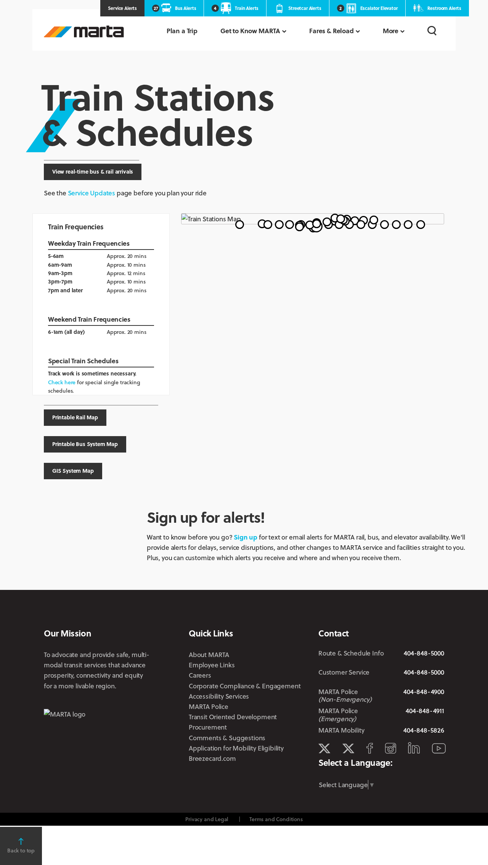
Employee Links (212, 665)
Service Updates (91, 193)
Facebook (369, 748)
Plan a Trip (182, 30)
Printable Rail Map (75, 417)
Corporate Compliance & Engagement (244, 686)
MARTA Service (348, 749)
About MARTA (209, 654)
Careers (200, 675)
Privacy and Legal (206, 819)
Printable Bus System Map (85, 444)
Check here (61, 382)
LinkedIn (414, 748)
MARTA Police (208, 706)
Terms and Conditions (276, 819)
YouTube (439, 748)
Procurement (208, 727)
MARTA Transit (324, 749)
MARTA (84, 31)
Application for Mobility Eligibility (236, 748)
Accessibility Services (219, 696)
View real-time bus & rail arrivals (92, 172)
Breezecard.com (212, 758)
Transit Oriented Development (233, 717)
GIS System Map (73, 471)
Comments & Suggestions (227, 738)
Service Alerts (122, 8)
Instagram (390, 748)
